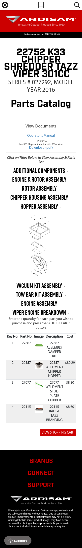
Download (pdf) (41, 148)
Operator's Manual (41, 136)
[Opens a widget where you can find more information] (17, 541)
